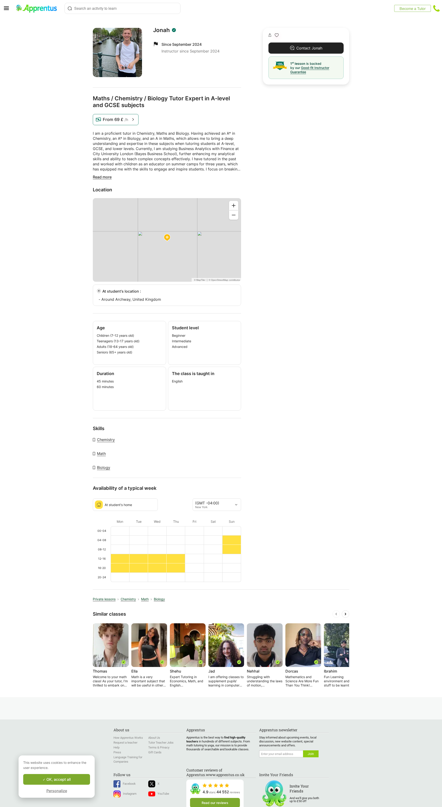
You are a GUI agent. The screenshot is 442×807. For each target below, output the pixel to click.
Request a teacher (125, 742)
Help (116, 747)
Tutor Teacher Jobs (161, 742)
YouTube (163, 793)
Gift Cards (154, 752)
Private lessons (104, 599)
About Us (154, 737)
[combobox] (123, 8)
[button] (277, 35)
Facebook (129, 783)
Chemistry (106, 439)
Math (101, 453)
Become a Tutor (413, 8)
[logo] (38, 8)
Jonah (161, 30)
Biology (103, 467)
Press (117, 752)
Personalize (56, 790)
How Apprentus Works (128, 737)
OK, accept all (58, 779)
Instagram (129, 793)
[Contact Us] (436, 8)
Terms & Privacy (158, 747)
